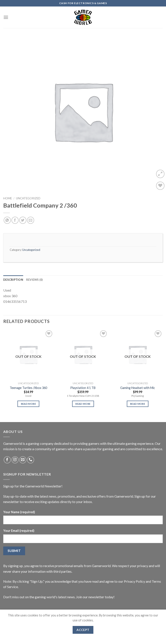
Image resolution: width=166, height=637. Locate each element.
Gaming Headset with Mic (137, 388)
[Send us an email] (22, 459)
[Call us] (30, 459)
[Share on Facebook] (15, 220)
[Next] (162, 372)
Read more (28, 403)
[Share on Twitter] (22, 220)
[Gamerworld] (83, 17)
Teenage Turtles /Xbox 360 (28, 388)
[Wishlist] (160, 186)
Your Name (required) (19, 512)
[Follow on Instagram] (15, 459)
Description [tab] (13, 279)
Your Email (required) (18, 530)
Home (7, 198)
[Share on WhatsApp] (7, 220)
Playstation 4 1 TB (83, 388)
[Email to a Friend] (30, 220)
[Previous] (3, 372)
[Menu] (5, 17)
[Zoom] (160, 174)
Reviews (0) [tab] (34, 279)
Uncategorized (28, 198)
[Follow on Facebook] (7, 459)
